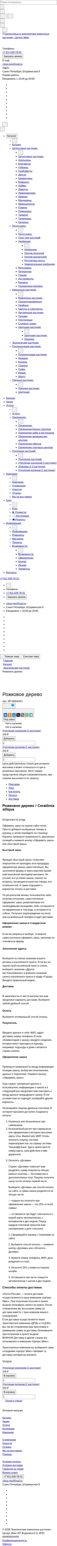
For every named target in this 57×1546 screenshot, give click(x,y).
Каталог (6, 1418)
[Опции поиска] (2, 11)
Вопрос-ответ (10, 1472)
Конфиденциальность (14, 1540)
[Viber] (22, 715)
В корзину (9, 1375)
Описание (14, 784)
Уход (11, 788)
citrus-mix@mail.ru (12, 64)
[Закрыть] (2, 129)
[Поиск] (5, 124)
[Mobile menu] (4, 30)
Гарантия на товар (12, 1469)
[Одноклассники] (10, 715)
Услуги (6, 1425)
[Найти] (10, 16)
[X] (18, 715)
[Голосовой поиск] (3, 16)
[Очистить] (2, 7)
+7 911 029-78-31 (13, 1476)
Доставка (14, 799)
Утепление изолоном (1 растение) (21, 730)
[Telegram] (31, 715)
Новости (7, 1443)
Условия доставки (12, 1465)
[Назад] (14, 140)
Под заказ (9, 719)
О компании (9, 1439)
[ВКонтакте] (5, 715)
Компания (8, 1432)
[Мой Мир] (14, 715)
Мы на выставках (12, 1450)
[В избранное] (9, 705)
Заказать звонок (13, 56)
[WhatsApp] (27, 715)
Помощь (7, 1454)
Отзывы (6, 1447)
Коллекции (8, 1428)
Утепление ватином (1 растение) (20, 747)
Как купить (14, 791)
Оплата (13, 795)
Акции (5, 1421)
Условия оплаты (11, 1461)
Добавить (9, 738)
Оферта (6, 1544)
